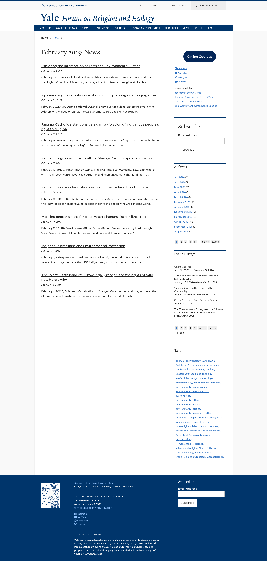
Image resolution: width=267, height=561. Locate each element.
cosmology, (198, 369)
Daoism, (210, 369)
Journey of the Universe (188, 92)
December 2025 (183, 211)
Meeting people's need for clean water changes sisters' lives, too (93, 217)
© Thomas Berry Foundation (93, 507)
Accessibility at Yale (85, 483)
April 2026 (180, 192)
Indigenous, (216, 417)
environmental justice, (188, 408)
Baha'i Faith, (208, 360)
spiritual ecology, (185, 452)
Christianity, (195, 365)
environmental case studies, (191, 386)
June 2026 (180, 182)
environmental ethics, (188, 400)
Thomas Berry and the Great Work (194, 97)
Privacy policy (105, 483)
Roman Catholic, (185, 443)
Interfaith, (206, 422)
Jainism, (203, 426)
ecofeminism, (183, 378)
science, (199, 443)
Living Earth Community (188, 101)
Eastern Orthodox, (186, 373)
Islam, (195, 426)
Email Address (187, 135)
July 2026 (179, 177)
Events (198, 28)
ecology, (208, 378)
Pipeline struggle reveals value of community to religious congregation (98, 95)
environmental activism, (207, 382)
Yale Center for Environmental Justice (196, 105)
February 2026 (182, 202)
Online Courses (182, 266)
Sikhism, (211, 448)
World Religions (66, 28)
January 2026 (181, 206)
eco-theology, (204, 373)
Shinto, (202, 448)
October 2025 (182, 221)
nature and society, (186, 430)
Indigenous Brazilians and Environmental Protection (83, 246)
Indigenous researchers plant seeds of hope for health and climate (94, 187)
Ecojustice (120, 28)
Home (45, 37)
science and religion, (187, 448)
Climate (86, 28)
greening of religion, (187, 417)
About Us (45, 28)
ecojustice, (197, 378)
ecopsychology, (184, 382)
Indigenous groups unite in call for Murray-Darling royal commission (96, 158)
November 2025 (183, 216)
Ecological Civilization (146, 28)
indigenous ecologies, (187, 422)
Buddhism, (181, 365)
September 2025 (183, 226)
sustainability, (203, 452)
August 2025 (181, 231)
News (186, 28)
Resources (171, 28)
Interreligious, (183, 426)
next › (205, 241)
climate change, (211, 365)
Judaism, (214, 426)
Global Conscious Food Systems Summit (196, 300)
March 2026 (181, 197)
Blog (210, 28)
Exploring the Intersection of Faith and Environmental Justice (90, 66)
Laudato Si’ (102, 28)
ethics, (209, 413)
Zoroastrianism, (216, 456)
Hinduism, (204, 417)
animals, (180, 360)
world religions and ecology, (191, 456)
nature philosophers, (209, 430)
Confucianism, (184, 369)
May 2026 (179, 187)
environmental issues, (188, 404)
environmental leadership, (190, 413)
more (180, 332)
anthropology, (193, 360)
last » (215, 241)
